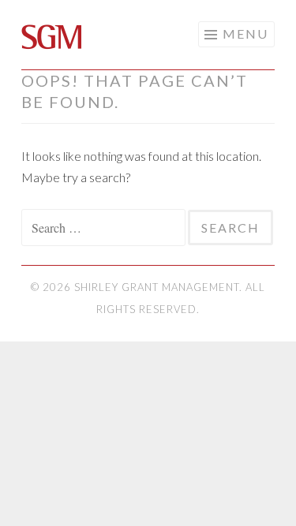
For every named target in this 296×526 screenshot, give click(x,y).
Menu (245, 33)
